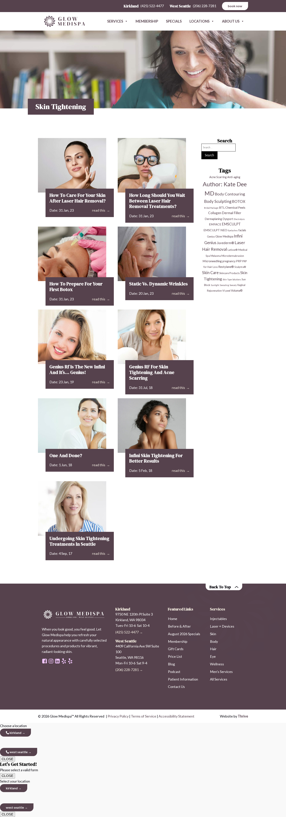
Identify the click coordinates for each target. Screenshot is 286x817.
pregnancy (228, 261)
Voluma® (237, 290)
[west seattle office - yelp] (64, 661)
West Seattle (18, 752)
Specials (174, 21)
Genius (211, 236)
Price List (175, 656)
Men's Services (221, 671)
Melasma (216, 255)
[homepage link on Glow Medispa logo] (75, 614)
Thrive (243, 716)
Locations (199, 21)
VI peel (226, 290)
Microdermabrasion (232, 255)
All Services (218, 679)
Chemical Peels (235, 207)
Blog (171, 664)
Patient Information (183, 679)
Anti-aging (233, 177)
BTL (222, 207)
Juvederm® (225, 243)
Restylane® (226, 266)
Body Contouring (230, 194)
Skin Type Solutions (232, 279)
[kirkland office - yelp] (70, 661)
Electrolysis (239, 219)
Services (115, 21)
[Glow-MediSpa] (63, 21)
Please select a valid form (19, 767)
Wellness (217, 664)
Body (214, 641)
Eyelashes (233, 230)
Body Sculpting (217, 201)
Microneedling (212, 261)
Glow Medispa (224, 236)
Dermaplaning (213, 219)
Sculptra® (240, 266)
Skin (213, 634)
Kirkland (15, 732)
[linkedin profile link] (57, 661)
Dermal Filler (231, 213)
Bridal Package (211, 208)
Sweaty (233, 285)
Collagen (214, 213)
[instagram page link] (51, 661)
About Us (231, 21)
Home (172, 618)
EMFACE (215, 224)
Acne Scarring (218, 177)
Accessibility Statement (176, 716)
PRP (239, 261)
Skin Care (210, 272)
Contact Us (176, 686)
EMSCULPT (231, 224)
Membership (147, 21)
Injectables (218, 618)
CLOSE (7, 759)
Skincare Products (229, 273)
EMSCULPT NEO (215, 230)
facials (242, 230)
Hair (213, 649)
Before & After (179, 626)
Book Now (235, 6)
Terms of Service (143, 716)
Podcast (174, 671)
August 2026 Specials (184, 634)
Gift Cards (175, 649)
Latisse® (233, 249)
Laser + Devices (222, 626)
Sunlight (215, 285)
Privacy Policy (118, 716)
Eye (213, 656)
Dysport (228, 219)
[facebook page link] (44, 661)
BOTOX (238, 201)
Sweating (224, 285)
